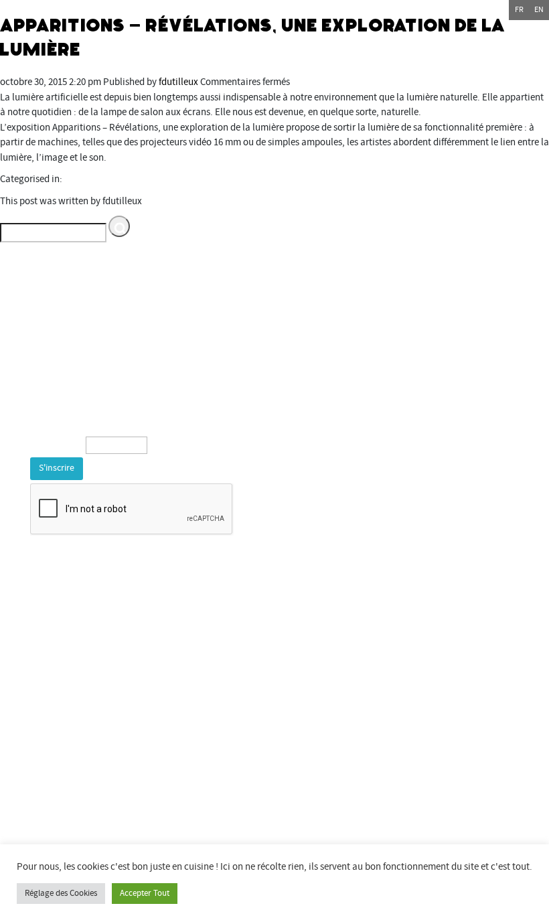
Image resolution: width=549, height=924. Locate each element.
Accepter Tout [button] (144, 893)
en (539, 10)
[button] (119, 226)
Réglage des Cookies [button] (61, 893)
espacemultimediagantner (82, 822)
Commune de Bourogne (75, 747)
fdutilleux (178, 82)
